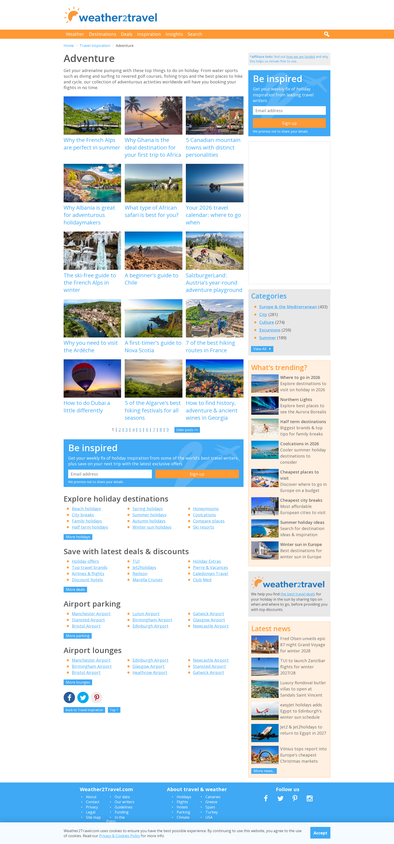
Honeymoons (206, 508)
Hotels (182, 807)
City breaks (83, 514)
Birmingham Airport (152, 620)
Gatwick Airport (208, 613)
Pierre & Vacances (210, 567)
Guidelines (123, 807)
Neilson (139, 573)
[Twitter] (83, 698)
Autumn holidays (149, 521)
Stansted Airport (88, 620)
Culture (266, 322)
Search (195, 34)
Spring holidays (147, 508)
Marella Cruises (147, 579)
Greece (211, 801)
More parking (78, 635)
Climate (183, 817)
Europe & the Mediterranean (288, 306)
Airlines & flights (88, 573)
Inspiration (149, 34)
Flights (182, 801)
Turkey (211, 812)
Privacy (92, 807)
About (91, 796)
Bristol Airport (86, 626)
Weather (75, 34)
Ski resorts (203, 527)
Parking (183, 812)
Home (69, 45)
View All (262, 348)
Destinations (102, 34)
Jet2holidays (144, 567)
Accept (320, 832)
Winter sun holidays (151, 527)
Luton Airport (146, 613)
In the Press (115, 819)
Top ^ (114, 710)
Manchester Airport (91, 613)
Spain (210, 807)
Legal (90, 812)
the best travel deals (297, 594)
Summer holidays (149, 514)
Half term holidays (90, 527)
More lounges (78, 682)
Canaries (212, 796)
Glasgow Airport (209, 620)
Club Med (202, 579)
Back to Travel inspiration (84, 710)
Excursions (269, 330)
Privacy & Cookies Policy (119, 835)
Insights (174, 34)
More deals (75, 589)
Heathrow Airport (149, 672)
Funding (122, 812)
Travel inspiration (95, 45)
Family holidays (87, 521)
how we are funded (300, 56)
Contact (92, 801)
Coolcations (204, 514)
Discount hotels (87, 579)
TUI (136, 561)
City (263, 314)
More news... (264, 770)
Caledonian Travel (210, 573)
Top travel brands (89, 567)
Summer (267, 337)
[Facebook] (69, 698)
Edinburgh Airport (150, 626)
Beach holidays (86, 508)
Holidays (184, 796)
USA (209, 817)
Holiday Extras (207, 561)
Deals (126, 34)
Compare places (209, 521)
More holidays (78, 536)
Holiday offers (85, 561)
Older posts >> (187, 430)
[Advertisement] (247, 15)
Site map (93, 817)
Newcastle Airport (211, 626)
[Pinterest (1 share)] (96, 698)
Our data (122, 796)
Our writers (124, 801)
